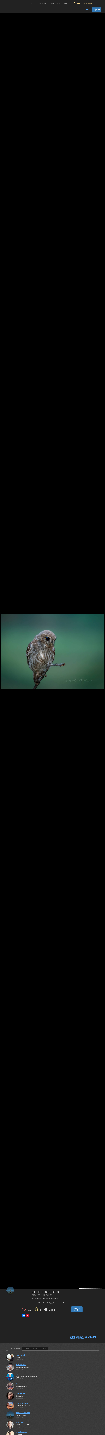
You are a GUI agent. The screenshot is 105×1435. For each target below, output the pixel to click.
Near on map (30, 1348)
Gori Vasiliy (19, 1384)
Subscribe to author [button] (76, 1309)
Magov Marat (20, 1355)
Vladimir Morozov (22, 1403)
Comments (15, 1348)
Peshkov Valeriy (21, 1365)
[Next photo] (102, 628)
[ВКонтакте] (23, 1315)
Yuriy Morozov (20, 1393)
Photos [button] (31, 3)
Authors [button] (42, 3)
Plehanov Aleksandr (23, 1413)
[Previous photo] (2, 628)
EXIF (43, 1348)
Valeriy (18, 1374)
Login (87, 10)
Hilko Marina (20, 1422)
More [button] (66, 3)
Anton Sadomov (21, 1432)
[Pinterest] (27, 1315)
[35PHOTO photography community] (14, 3)
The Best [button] (55, 3)
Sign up (97, 10)
